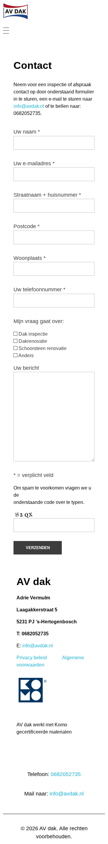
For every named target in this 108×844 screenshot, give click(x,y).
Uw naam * (27, 132)
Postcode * (27, 226)
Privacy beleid (31, 657)
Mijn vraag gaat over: (39, 321)
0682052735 (66, 774)
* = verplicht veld (33, 475)
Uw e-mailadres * (34, 163)
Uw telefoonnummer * (39, 290)
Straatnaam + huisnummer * (47, 195)
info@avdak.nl (29, 106)
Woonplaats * (30, 258)
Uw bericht (26, 368)
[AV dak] (33, 11)
